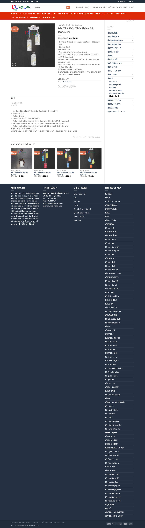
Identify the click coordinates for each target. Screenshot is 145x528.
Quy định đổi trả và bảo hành (82, 209)
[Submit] (68, 7)
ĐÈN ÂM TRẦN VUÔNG (111, 209)
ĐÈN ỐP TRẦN (109, 334)
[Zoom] (14, 64)
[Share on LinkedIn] (74, 86)
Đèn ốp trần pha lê (110, 364)
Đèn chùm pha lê (110, 262)
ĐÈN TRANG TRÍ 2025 (114, 104)
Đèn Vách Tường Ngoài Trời (113, 489)
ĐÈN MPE (73, 14)
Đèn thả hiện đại (110, 414)
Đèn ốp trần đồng (110, 349)
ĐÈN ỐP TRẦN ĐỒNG (111, 353)
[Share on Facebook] (59, 86)
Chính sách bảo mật (80, 194)
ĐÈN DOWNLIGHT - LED (114, 48)
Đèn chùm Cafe (109, 228)
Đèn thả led (112, 87)
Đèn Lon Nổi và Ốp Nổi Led (113, 311)
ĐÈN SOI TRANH (112, 74)
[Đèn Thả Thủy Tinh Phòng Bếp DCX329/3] (44, 158)
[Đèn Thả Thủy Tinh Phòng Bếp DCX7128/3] (91, 158)
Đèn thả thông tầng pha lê (113, 429)
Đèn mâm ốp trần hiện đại (113, 319)
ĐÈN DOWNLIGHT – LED (48, 14)
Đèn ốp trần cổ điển (111, 342)
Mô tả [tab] (13, 98)
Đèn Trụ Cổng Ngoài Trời (112, 451)
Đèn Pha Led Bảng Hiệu (112, 372)
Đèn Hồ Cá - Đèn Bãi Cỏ (112, 296)
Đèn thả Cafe (113, 82)
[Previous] (11, 164)
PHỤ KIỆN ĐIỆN (109, 504)
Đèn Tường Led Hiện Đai (112, 463)
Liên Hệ (131, 7)
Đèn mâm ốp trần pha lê (112, 323)
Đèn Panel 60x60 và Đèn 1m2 (114, 368)
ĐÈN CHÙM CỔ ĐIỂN (16, 14)
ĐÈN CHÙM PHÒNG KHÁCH (99, 7)
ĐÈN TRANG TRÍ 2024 (48, 17)
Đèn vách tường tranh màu (113, 501)
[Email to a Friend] (66, 86)
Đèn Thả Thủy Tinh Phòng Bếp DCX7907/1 (19, 173)
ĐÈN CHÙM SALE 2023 (114, 44)
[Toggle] (133, 37)
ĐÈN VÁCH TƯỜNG (120, 14)
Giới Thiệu (87, 7)
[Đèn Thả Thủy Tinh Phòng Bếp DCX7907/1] (21, 158)
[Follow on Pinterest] (33, 224)
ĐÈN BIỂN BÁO (109, 224)
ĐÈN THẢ (109, 14)
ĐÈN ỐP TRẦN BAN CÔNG (86, 14)
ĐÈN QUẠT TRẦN (99, 14)
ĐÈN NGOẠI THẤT (34, 17)
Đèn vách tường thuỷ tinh (112, 493)
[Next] (101, 164)
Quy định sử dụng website (81, 213)
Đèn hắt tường (109, 292)
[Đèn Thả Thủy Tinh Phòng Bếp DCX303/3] (68, 158)
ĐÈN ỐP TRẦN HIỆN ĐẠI (112, 360)
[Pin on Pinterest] (70, 86)
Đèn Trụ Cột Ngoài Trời (112, 455)
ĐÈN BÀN (107, 213)
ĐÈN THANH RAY (110, 436)
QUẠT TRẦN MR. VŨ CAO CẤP (20, 17)
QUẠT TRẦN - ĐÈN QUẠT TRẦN (114, 512)
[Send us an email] (132, 1)
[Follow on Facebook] (127, 1)
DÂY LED (107, 197)
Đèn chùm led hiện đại (112, 251)
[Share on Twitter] (63, 86)
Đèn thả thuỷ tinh (114, 96)
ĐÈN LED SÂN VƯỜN (111, 307)
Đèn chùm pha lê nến (111, 269)
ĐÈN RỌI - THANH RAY (114, 71)
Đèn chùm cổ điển (110, 239)
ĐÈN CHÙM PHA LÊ (110, 258)
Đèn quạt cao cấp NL (111, 376)
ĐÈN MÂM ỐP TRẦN (63, 14)
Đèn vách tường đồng (111, 482)
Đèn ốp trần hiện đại (111, 357)
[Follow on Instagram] (129, 1)
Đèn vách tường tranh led (113, 497)
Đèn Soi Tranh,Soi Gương (112, 395)
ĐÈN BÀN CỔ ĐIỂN (113, 33)
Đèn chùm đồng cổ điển (112, 247)
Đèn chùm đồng (110, 243)
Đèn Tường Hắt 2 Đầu (111, 459)
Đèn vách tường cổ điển (112, 474)
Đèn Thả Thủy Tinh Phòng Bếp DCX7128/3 (88, 173)
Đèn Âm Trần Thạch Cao (112, 201)
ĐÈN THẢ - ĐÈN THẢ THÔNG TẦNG (115, 402)
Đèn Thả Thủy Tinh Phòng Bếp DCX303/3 (65, 173)
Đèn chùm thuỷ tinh (111, 285)
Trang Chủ (79, 7)
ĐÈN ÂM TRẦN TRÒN (111, 205)
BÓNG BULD (108, 194)
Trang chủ (61, 25)
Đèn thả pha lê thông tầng (116, 93)
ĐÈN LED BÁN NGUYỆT (111, 300)
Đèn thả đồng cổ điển (115, 85)
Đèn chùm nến (109, 254)
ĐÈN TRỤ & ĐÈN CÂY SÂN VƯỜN (114, 448)
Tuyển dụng (111, 7)
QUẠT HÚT (108, 508)
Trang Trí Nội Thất (122, 7)
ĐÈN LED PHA (109, 304)
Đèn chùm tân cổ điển (111, 281)
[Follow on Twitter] (130, 1)
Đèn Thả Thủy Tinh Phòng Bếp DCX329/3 (42, 173)
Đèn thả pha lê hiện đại (115, 90)
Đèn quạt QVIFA (109, 379)
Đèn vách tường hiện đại (112, 485)
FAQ (75, 197)
